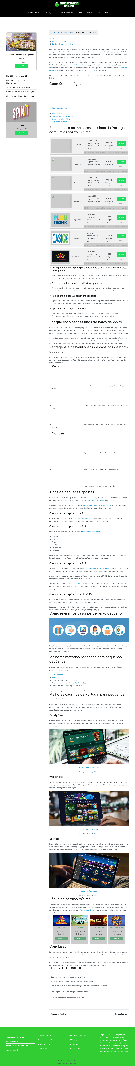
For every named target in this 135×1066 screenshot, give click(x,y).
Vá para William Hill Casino (89, 829)
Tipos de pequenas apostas (62, 111)
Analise (121, 148)
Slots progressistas (87, 910)
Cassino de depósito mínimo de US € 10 (96, 505)
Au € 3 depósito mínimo (90, 532)
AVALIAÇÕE (49, 13)
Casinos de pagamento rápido (17, 1046)
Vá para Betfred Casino (89, 891)
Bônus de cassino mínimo (61, 119)
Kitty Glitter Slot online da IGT (16, 76)
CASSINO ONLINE (33, 13)
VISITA (121, 143)
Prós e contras (57, 113)
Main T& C (96, 772)
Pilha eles (80, 927)
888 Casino (73, 1040)
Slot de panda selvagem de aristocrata (20, 96)
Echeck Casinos (121, 1014)
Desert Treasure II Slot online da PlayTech (21, 92)
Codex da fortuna (116, 927)
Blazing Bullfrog (98, 927)
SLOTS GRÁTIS (103, 13)
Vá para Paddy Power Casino (89, 767)
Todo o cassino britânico (77, 1035)
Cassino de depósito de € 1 (82, 518)
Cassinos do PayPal (45, 1040)
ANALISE (61, 938)
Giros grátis (91, 70)
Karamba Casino (74, 1048)
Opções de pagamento (96, 500)
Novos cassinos (12, 1041)
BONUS (90, 13)
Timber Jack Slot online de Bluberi (18, 87)
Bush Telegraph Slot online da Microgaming (16, 81)
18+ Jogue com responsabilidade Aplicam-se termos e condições (106, 152)
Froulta (61, 927)
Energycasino (73, 1044)
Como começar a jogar (60, 108)
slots (79, 583)
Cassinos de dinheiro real (15, 1037)
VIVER (80, 13)
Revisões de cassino (65, 32)
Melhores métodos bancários (62, 116)
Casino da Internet (80, 65)
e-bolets (55, 677)
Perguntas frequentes (59, 122)
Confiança (78, 683)
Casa (54, 32)
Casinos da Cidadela (58, 1014)
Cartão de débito (58, 675)
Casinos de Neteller (44, 1044)
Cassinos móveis (12, 1050)
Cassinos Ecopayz (44, 1035)
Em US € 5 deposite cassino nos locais (95, 568)
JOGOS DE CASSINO (65, 13)
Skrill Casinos (42, 1048)
